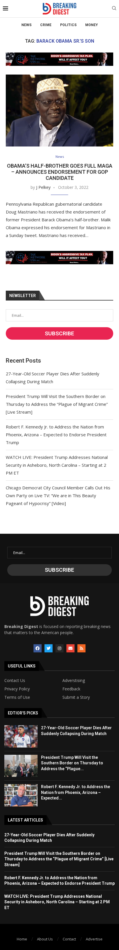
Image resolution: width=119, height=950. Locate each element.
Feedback (71, 689)
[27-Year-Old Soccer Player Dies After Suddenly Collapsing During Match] (21, 736)
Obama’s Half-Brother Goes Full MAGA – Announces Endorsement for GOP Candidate (59, 172)
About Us (45, 939)
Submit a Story (76, 697)
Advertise (94, 939)
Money (91, 25)
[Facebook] (38, 648)
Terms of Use (17, 697)
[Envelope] (70, 648)
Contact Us (14, 680)
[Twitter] (48, 648)
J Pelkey (43, 187)
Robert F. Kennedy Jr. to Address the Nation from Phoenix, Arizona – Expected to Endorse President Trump (56, 434)
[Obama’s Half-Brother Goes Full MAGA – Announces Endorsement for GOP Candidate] (59, 110)
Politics (68, 25)
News (26, 25)
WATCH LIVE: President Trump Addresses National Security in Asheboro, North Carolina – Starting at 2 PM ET (57, 465)
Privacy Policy (17, 689)
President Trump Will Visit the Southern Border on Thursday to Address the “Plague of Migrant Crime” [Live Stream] (57, 404)
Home (22, 939)
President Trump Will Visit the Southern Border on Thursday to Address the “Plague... (72, 763)
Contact (69, 939)
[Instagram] (59, 648)
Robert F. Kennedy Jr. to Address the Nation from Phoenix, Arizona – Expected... (75, 792)
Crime (45, 25)
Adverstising (73, 680)
